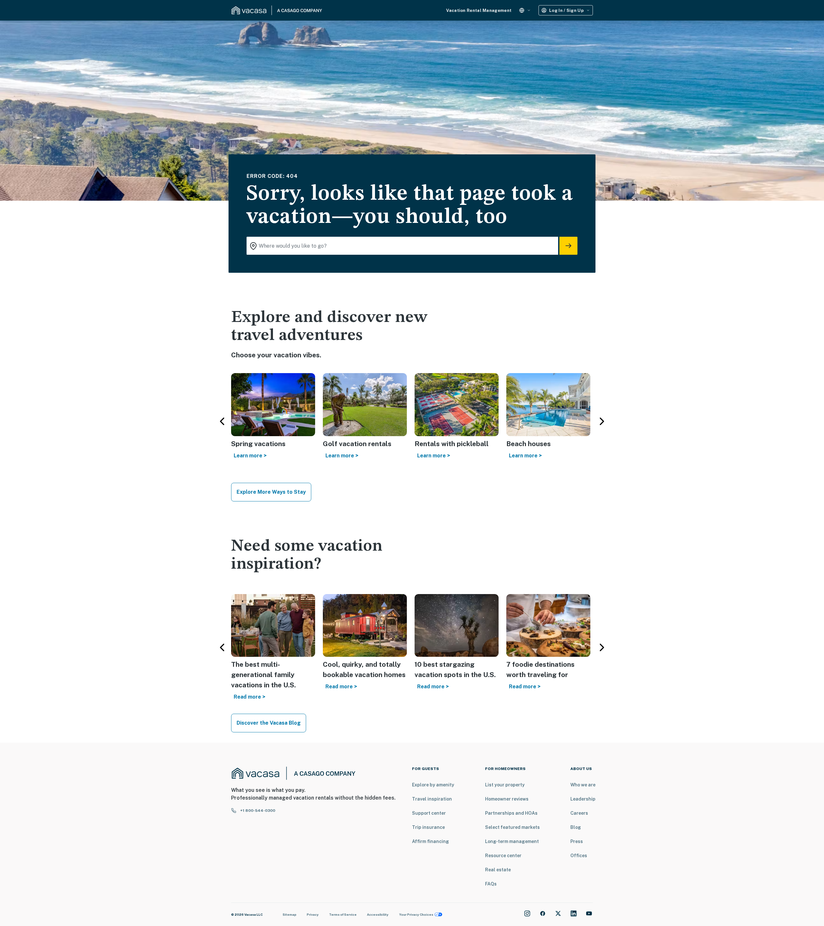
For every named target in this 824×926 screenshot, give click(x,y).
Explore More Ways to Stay (271, 492)
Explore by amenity (433, 784)
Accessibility (378, 914)
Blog (575, 827)
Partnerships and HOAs (511, 813)
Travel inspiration (432, 799)
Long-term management (512, 841)
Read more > (249, 697)
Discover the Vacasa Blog (269, 723)
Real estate (498, 869)
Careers (579, 813)
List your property (505, 784)
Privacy (313, 914)
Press (576, 841)
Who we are (582, 784)
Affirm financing (430, 841)
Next (601, 421)
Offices (578, 855)
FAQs (491, 883)
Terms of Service (343, 914)
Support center (429, 813)
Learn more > (250, 456)
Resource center (503, 855)
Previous (222, 421)
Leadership (582, 799)
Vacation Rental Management (478, 10)
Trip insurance (428, 827)
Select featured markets (512, 827)
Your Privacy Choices (416, 914)
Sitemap (289, 914)
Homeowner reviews (507, 799)
